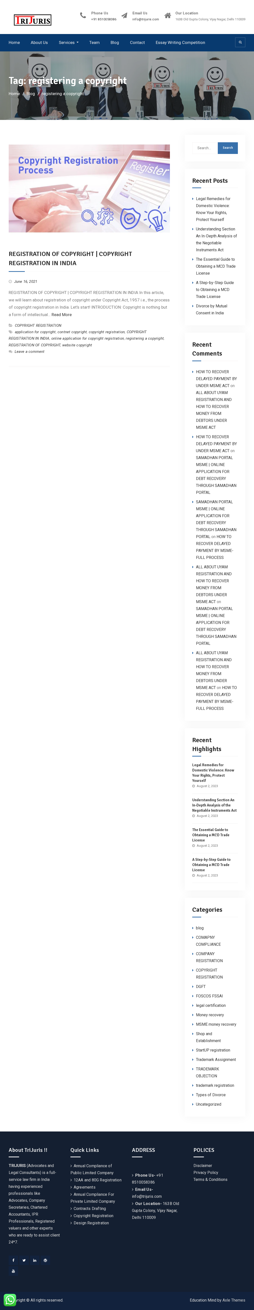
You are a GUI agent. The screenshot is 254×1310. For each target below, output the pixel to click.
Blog (115, 42)
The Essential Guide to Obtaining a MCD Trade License (216, 266)
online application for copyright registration (87, 338)
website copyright (77, 345)
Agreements (84, 1187)
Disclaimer (202, 1165)
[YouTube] (13, 1271)
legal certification (211, 1005)
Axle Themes (233, 1300)
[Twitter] (24, 1260)
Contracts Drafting (90, 1208)
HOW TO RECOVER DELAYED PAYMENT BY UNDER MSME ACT (216, 378)
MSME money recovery (216, 1024)
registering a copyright (145, 338)
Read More (62, 314)
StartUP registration (213, 1050)
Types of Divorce (211, 1094)
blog (200, 928)
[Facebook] (13, 1260)
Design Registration (91, 1223)
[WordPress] (45, 1260)
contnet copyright (72, 332)
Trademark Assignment (216, 1059)
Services (67, 42)
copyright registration (107, 332)
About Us (39, 42)
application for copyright (35, 332)
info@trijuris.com (145, 19)
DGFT (201, 986)
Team (94, 42)
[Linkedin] (34, 1260)
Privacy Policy (205, 1172)
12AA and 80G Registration (98, 1180)
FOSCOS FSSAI (209, 996)
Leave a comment (30, 351)
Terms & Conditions (210, 1179)
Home (14, 42)
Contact (137, 42)
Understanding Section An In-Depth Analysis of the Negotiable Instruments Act (214, 805)
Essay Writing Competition (180, 42)
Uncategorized (208, 1104)
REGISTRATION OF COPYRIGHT (34, 345)
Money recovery (210, 1015)
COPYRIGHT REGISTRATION (38, 325)
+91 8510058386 (103, 19)
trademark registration (215, 1085)
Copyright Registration (93, 1215)
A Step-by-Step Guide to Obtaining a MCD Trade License (215, 289)
